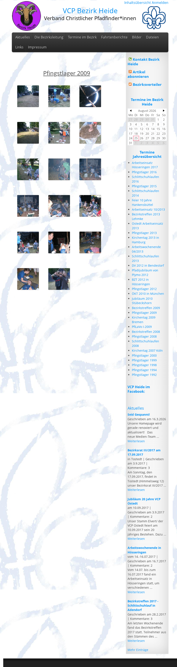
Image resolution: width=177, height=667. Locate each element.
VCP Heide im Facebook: (139, 389)
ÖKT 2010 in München (148, 294)
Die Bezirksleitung (49, 37)
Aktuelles (22, 37)
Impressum (37, 47)
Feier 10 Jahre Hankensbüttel (142, 202)
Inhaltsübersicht (137, 2)
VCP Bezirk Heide (90, 10)
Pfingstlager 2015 (144, 186)
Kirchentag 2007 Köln (147, 350)
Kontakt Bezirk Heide (144, 61)
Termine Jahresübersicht (147, 154)
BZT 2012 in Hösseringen (141, 281)
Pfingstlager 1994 (144, 370)
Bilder (137, 37)
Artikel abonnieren (138, 74)
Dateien (152, 37)
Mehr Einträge (138, 650)
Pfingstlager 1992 (144, 375)
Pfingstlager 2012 (144, 289)
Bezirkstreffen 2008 (146, 332)
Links (19, 47)
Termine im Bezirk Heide (147, 101)
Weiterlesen (136, 441)
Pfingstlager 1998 (144, 365)
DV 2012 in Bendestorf (148, 265)
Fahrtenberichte (114, 37)
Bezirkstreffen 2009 (146, 308)
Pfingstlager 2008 (144, 336)
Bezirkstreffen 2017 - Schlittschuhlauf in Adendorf (143, 605)
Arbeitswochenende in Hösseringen (144, 550)
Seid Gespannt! (139, 414)
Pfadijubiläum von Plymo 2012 (145, 272)
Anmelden (160, 2)
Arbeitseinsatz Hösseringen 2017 (145, 165)
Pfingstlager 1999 (144, 360)
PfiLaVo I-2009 (142, 327)
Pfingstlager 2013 (144, 233)
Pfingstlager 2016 (144, 172)
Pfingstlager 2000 (144, 355)
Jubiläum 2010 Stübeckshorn (142, 301)
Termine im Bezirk (82, 37)
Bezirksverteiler (147, 84)
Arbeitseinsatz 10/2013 (148, 209)
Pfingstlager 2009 (144, 313)
